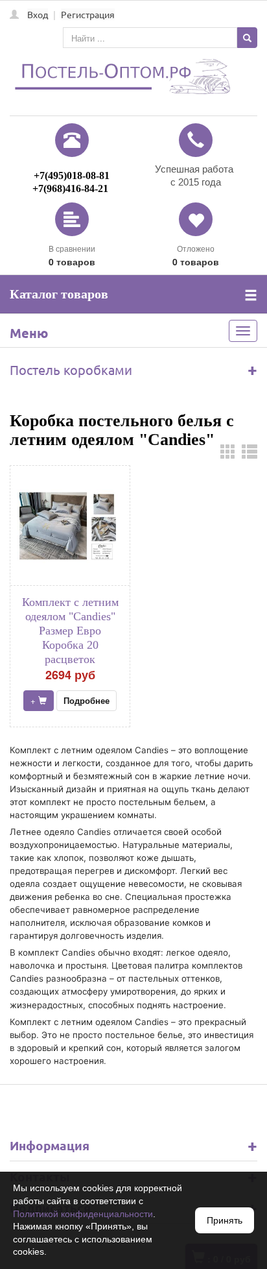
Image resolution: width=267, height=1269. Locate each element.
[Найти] (247, 37)
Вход (37, 14)
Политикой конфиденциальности (83, 1214)
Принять (224, 1220)
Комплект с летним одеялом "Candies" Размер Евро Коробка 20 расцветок (70, 631)
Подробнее (87, 700)
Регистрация (88, 14)
